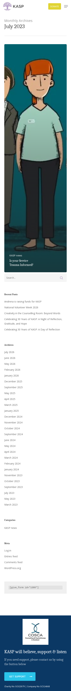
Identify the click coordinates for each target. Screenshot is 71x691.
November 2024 (13, 422)
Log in (7, 550)
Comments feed (13, 562)
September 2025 (13, 387)
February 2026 (12, 369)
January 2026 (11, 375)
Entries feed (11, 556)
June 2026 (9, 358)
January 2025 (11, 410)
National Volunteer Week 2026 (21, 307)
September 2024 (13, 434)
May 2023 (9, 498)
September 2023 (13, 487)
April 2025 (9, 399)
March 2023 (11, 504)
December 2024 (13, 416)
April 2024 (9, 451)
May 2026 (9, 363)
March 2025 (11, 404)
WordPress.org (12, 568)
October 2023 (12, 481)
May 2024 (9, 446)
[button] (66, 6)
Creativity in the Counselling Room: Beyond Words (32, 313)
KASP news (15, 255)
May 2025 (9, 393)
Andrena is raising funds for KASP (23, 301)
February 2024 (12, 463)
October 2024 (12, 428)
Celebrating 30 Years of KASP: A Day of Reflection (32, 329)
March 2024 (11, 457)
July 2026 (9, 352)
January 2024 (11, 469)
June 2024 (9, 440)
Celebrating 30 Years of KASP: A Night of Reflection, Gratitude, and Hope (33, 321)
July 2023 (9, 492)
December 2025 (13, 381)
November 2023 (13, 475)
